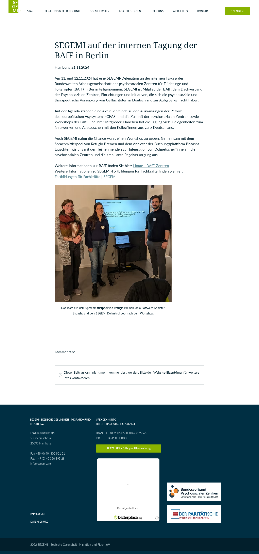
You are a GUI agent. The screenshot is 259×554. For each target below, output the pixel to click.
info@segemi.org (40, 463)
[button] (63, 11)
